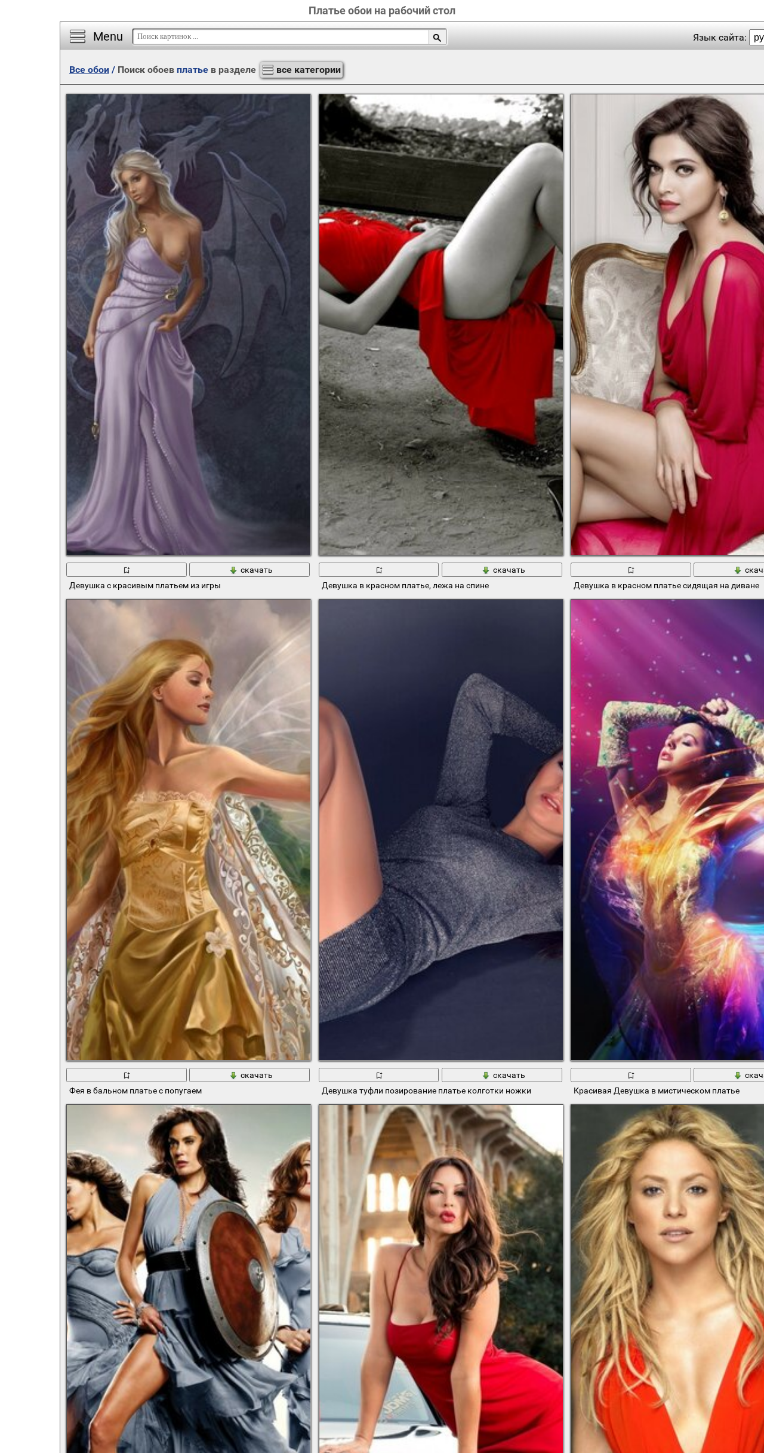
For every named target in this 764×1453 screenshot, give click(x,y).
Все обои (89, 69)
